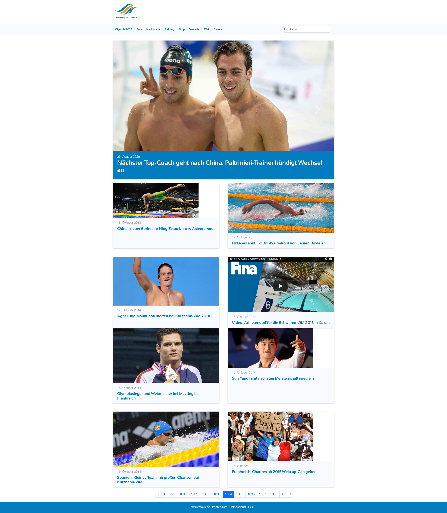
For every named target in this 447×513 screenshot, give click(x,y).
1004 (228, 494)
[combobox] (307, 29)
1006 (251, 494)
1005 (239, 494)
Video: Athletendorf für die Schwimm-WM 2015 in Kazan (281, 322)
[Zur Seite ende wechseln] (289, 494)
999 (172, 494)
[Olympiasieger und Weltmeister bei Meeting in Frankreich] (166, 355)
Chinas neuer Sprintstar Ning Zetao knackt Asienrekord (165, 228)
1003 (217, 494)
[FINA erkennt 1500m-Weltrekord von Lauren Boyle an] (281, 208)
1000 (182, 494)
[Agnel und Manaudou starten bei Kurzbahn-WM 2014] (166, 281)
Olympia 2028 (123, 29)
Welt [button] (207, 29)
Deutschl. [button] (194, 29)
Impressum (219, 507)
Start (139, 29)
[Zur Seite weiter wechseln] (282, 494)
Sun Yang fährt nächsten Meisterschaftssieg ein (273, 378)
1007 (262, 494)
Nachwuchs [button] (153, 29)
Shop (181, 29)
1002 (205, 494)
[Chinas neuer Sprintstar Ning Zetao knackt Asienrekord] (156, 200)
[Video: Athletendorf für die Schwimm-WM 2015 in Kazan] (281, 284)
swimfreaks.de (200, 507)
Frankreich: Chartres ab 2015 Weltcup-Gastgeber (274, 472)
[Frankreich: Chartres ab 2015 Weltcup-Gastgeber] (270, 436)
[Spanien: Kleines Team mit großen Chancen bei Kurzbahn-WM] (166, 439)
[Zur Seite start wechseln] (158, 494)
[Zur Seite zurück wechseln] (164, 494)
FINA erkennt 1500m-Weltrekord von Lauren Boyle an (279, 243)
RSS (251, 507)
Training (169, 29)
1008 (273, 494)
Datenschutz (237, 507)
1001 (194, 494)
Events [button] (218, 29)
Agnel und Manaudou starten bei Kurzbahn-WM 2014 (163, 316)
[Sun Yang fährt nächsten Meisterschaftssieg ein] (270, 347)
